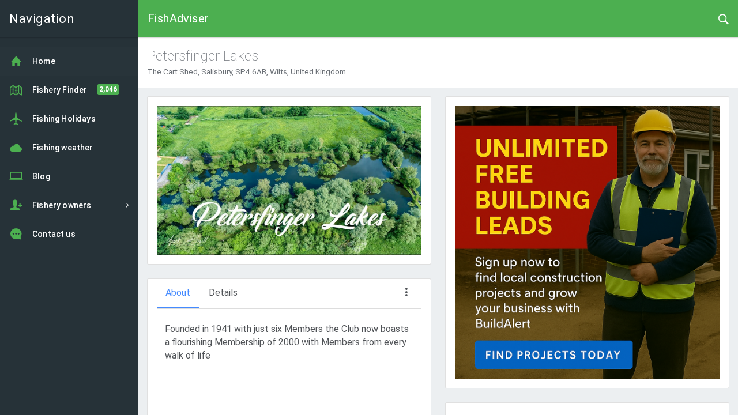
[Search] (723, 18)
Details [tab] (223, 292)
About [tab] (177, 292)
